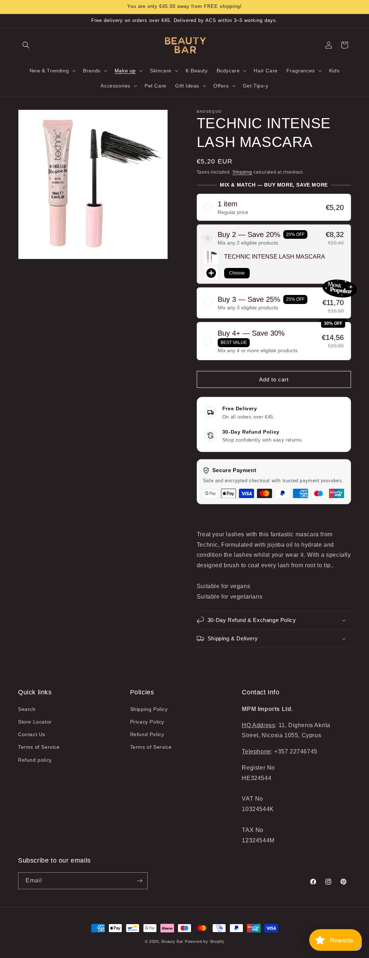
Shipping (242, 172)
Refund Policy (147, 734)
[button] (26, 45)
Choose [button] (237, 273)
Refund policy (35, 760)
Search (27, 709)
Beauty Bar (173, 941)
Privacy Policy (147, 722)
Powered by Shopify (204, 941)
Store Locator (35, 722)
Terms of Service (39, 747)
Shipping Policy (149, 709)
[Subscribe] (139, 880)
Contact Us (31, 734)
